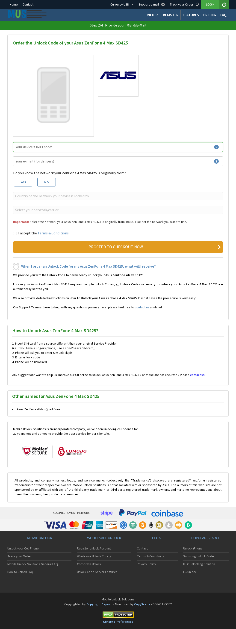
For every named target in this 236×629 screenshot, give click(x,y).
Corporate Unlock (89, 564)
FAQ (223, 15)
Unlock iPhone (193, 548)
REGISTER (170, 15)
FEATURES (191, 15)
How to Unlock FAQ (20, 572)
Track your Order (19, 556)
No (46, 182)
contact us (142, 307)
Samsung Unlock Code (198, 556)
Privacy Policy (146, 564)
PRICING (209, 15)
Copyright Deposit (99, 604)
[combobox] (117, 196)
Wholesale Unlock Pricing (94, 556)
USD (119, 4)
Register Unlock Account (94, 548)
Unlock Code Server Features (97, 572)
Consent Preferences (118, 622)
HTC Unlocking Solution (199, 564)
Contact (28, 4)
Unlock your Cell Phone (23, 548)
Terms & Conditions (53, 233)
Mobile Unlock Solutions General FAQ (32, 564)
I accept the (43, 233)
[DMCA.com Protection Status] (118, 615)
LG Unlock (190, 572)
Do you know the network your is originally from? (69, 173)
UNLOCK (152, 15)
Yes (23, 182)
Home (14, 4)
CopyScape (142, 604)
